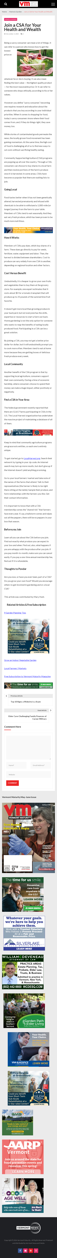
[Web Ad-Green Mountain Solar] (17, 1122)
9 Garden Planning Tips (15, 612)
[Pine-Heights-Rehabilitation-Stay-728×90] (28, 433)
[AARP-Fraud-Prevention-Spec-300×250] (23, 1157)
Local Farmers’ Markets (15, 668)
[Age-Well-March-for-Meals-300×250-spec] (23, 1195)
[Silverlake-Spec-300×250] (24, 933)
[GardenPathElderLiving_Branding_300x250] (24, 1010)
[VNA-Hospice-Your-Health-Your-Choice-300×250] (28, 1049)
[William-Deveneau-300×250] (23, 972)
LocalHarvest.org (32, 458)
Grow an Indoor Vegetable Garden (20, 660)
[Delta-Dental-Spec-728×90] (28, 685)
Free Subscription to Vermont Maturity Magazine (27, 676)
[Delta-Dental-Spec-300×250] (23, 894)
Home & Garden (10, 19)
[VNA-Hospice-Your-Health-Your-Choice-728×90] (28, 230)
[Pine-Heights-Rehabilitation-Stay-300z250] (28, 636)
